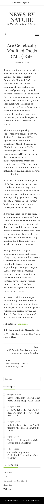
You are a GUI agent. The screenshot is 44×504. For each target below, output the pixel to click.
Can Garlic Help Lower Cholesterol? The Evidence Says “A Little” (22, 455)
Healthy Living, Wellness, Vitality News (22, 24)
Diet (5, 477)
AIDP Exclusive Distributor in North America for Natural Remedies (22, 350)
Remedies (8, 485)
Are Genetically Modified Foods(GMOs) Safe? (17, 364)
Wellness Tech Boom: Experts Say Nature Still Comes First (23, 441)
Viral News (23, 500)
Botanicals (8, 473)
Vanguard (23, 324)
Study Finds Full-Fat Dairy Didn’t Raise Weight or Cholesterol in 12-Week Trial (23, 413)
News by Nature (22, 17)
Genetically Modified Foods (27, 330)
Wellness (7, 489)
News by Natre (10, 337)
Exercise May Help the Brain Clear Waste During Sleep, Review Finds (23, 399)
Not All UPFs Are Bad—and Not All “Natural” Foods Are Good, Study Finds (23, 428)
